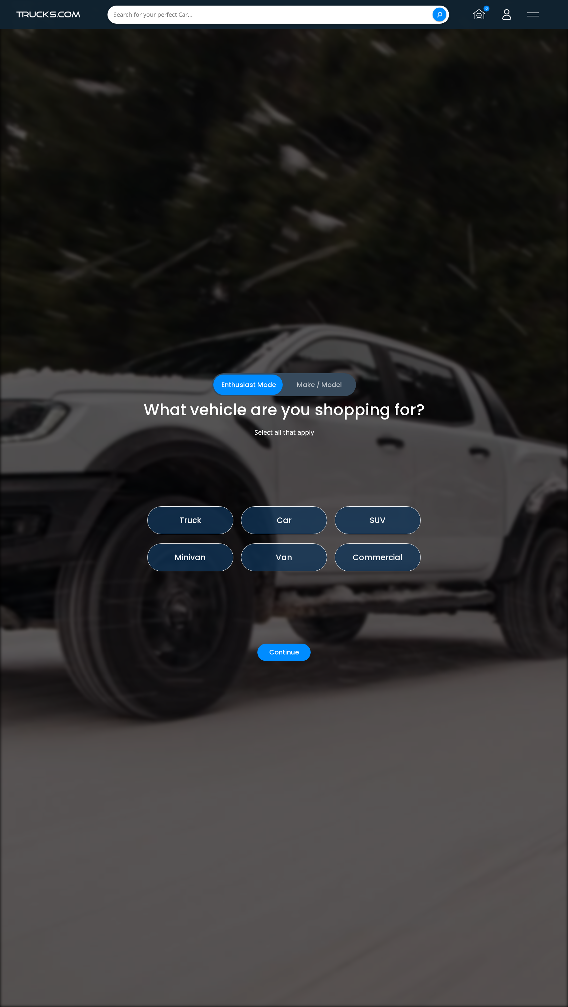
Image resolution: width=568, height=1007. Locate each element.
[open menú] (533, 14)
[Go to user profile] (506, 14)
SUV (378, 520)
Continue (284, 652)
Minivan (190, 557)
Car (284, 520)
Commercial (378, 557)
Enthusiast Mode (249, 384)
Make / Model (319, 384)
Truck (190, 520)
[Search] (439, 14)
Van (284, 557)
